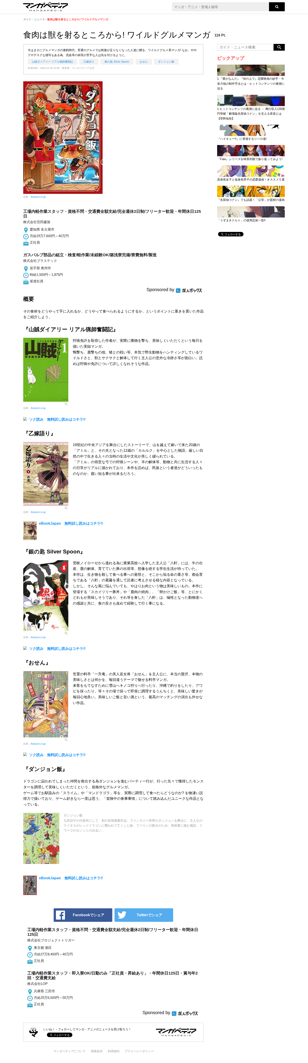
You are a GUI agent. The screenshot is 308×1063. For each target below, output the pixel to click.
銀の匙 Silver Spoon (117, 61)
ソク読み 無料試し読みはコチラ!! (57, 419)
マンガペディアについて (69, 1051)
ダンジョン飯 (166, 61)
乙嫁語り (88, 61)
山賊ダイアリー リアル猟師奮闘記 (52, 61)
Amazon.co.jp (38, 196)
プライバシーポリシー (139, 1051)
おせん (144, 61)
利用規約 (114, 1051)
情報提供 (97, 1051)
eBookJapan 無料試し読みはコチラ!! (71, 523)
